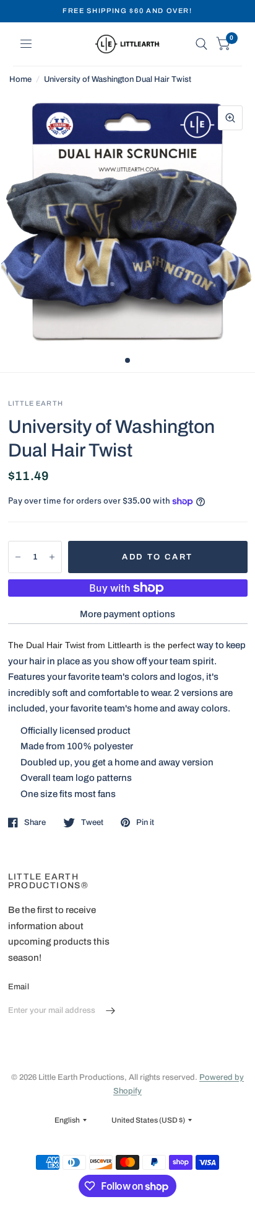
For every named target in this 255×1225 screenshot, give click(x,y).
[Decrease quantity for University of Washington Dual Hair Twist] (18, 556)
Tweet (92, 822)
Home (20, 79)
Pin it (145, 822)
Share (35, 822)
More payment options (127, 614)
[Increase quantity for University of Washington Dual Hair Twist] (52, 556)
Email (18, 986)
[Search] (201, 44)
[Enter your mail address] (110, 1011)
